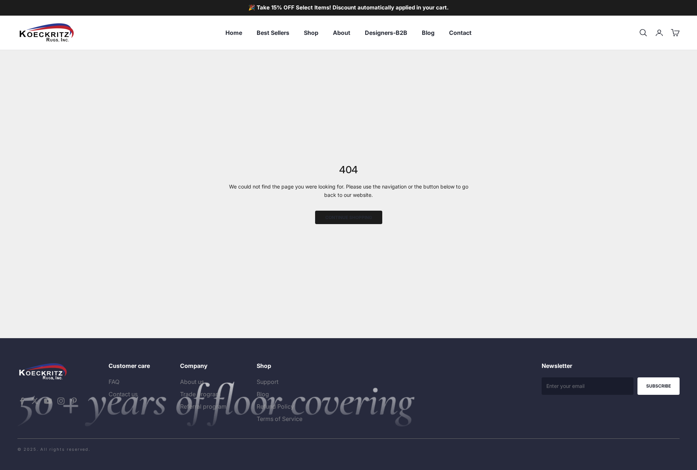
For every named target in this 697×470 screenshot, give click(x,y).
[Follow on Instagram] (61, 401)
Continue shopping (348, 217)
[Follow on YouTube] (48, 401)
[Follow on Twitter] (34, 401)
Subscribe (658, 386)
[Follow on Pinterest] (74, 401)
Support (267, 381)
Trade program (200, 394)
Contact (460, 32)
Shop (311, 32)
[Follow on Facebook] (21, 401)
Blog (428, 32)
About (341, 32)
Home (233, 32)
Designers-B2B (386, 32)
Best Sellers (273, 32)
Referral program (203, 406)
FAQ (114, 381)
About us (192, 381)
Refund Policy (275, 406)
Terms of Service (279, 418)
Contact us (123, 394)
